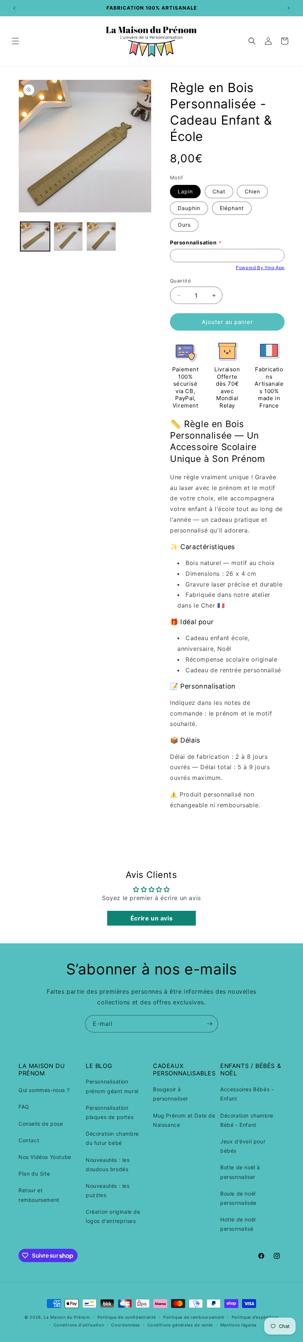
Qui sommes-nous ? (43, 1090)
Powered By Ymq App (260, 267)
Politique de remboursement (193, 1317)
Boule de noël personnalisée (238, 1198)
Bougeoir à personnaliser (170, 1094)
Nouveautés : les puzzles (108, 1190)
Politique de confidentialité (127, 1317)
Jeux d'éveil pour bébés (242, 1146)
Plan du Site (34, 1173)
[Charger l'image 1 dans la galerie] (35, 236)
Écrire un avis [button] (151, 918)
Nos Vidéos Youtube (44, 1157)
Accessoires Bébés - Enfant (246, 1094)
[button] (15, 41)
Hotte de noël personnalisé (238, 1224)
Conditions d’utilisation (79, 1325)
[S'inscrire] (209, 1023)
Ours (184, 225)
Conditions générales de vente (180, 1325)
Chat (218, 191)
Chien (252, 191)
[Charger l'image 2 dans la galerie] (68, 236)
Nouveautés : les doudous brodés (108, 1164)
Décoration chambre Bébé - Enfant (246, 1120)
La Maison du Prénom (67, 1317)
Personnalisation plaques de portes (109, 1112)
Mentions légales (238, 1325)
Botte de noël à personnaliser (240, 1172)
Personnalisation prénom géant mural (112, 1086)
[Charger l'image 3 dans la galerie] (101, 236)
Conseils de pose (40, 1123)
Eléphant (232, 208)
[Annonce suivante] (288, 8)
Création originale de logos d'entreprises (113, 1216)
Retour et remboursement (38, 1195)
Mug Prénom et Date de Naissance (184, 1120)
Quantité (180, 281)
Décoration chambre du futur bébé (112, 1138)
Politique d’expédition (255, 1317)
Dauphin (189, 208)
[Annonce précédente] (14, 8)
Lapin (185, 191)
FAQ (23, 1106)
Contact (28, 1140)
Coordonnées (125, 1325)
